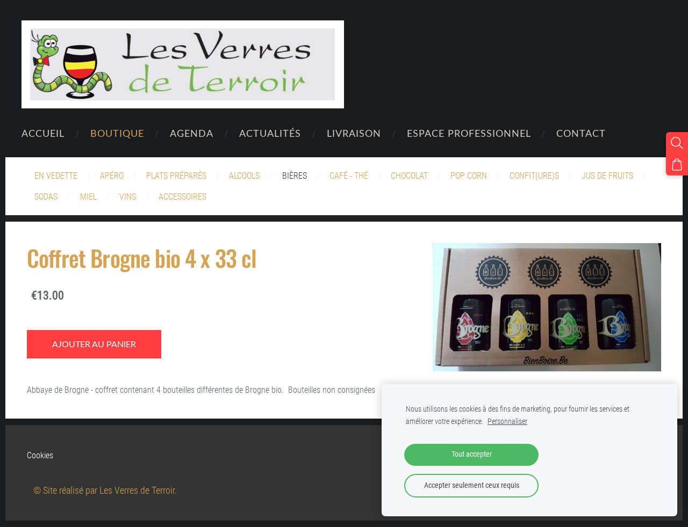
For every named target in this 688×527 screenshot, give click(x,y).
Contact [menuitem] (581, 133)
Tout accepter (472, 454)
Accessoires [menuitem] (182, 197)
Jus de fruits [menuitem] (607, 176)
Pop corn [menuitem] (468, 176)
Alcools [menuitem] (244, 176)
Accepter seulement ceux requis (471, 485)
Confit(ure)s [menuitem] (534, 176)
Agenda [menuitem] (191, 133)
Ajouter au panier (94, 344)
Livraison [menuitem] (354, 133)
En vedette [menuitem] (55, 176)
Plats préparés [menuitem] (176, 176)
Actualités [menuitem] (270, 133)
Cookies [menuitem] (40, 455)
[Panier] (677, 164)
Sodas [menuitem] (46, 197)
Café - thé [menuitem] (348, 176)
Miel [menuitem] (88, 197)
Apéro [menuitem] (112, 176)
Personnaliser (507, 421)
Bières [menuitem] (294, 176)
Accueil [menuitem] (43, 133)
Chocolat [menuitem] (409, 176)
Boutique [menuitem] (117, 133)
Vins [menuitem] (127, 197)
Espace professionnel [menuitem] (469, 133)
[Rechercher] (677, 143)
